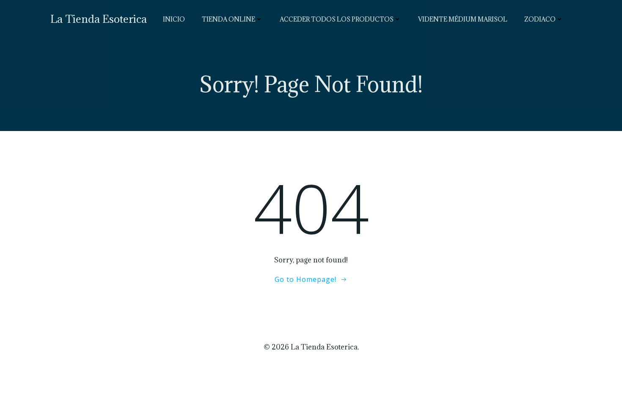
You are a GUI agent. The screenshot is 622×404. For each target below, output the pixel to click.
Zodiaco (540, 19)
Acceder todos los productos (337, 19)
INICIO (174, 19)
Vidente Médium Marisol (462, 19)
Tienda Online (228, 19)
